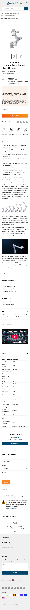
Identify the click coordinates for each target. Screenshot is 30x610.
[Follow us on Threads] (24, 588)
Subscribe (15, 572)
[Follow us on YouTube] (15, 588)
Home (2, 13)
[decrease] (9, 109)
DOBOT (3, 71)
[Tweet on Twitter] (24, 122)
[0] (27, 3)
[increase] (19, 109)
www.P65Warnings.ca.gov (12, 508)
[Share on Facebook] (18, 122)
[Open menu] (2, 3)
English (20, 580)
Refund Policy (5, 489)
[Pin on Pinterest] (21, 122)
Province (4, 465)
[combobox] (13, 8)
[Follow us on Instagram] (9, 588)
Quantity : (4, 109)
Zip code (4, 472)
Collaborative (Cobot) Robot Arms (7, 16)
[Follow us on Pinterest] (12, 588)
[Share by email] (27, 122)
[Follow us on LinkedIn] (21, 588)
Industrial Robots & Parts (14, 13)
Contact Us (4, 134)
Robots (6, 13)
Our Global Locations (6, 580)
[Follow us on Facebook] (3, 588)
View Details (11, 134)
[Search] (26, 8)
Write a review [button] (15, 443)
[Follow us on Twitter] (6, 588)
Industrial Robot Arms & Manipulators (8, 15)
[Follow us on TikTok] (18, 588)
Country (4, 458)
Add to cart (15, 115)
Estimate (6, 482)
